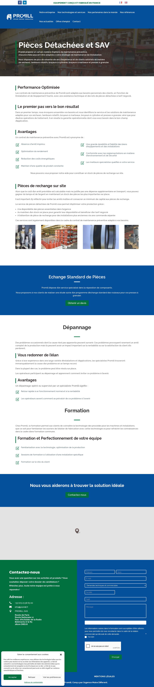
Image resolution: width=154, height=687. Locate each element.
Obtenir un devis (77, 303)
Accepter (12, 677)
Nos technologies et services (71, 12)
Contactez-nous (77, 494)
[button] (61, 654)
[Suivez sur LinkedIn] (25, 2)
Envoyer (115, 657)
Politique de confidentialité (33, 682)
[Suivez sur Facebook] (20, 2)
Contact (76, 21)
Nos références (127, 12)
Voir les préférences (52, 677)
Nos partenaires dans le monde (102, 12)
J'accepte (90, 637)
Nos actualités (46, 21)
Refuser (31, 677)
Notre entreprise (47, 12)
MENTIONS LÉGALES (104, 676)
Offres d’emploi (63, 21)
